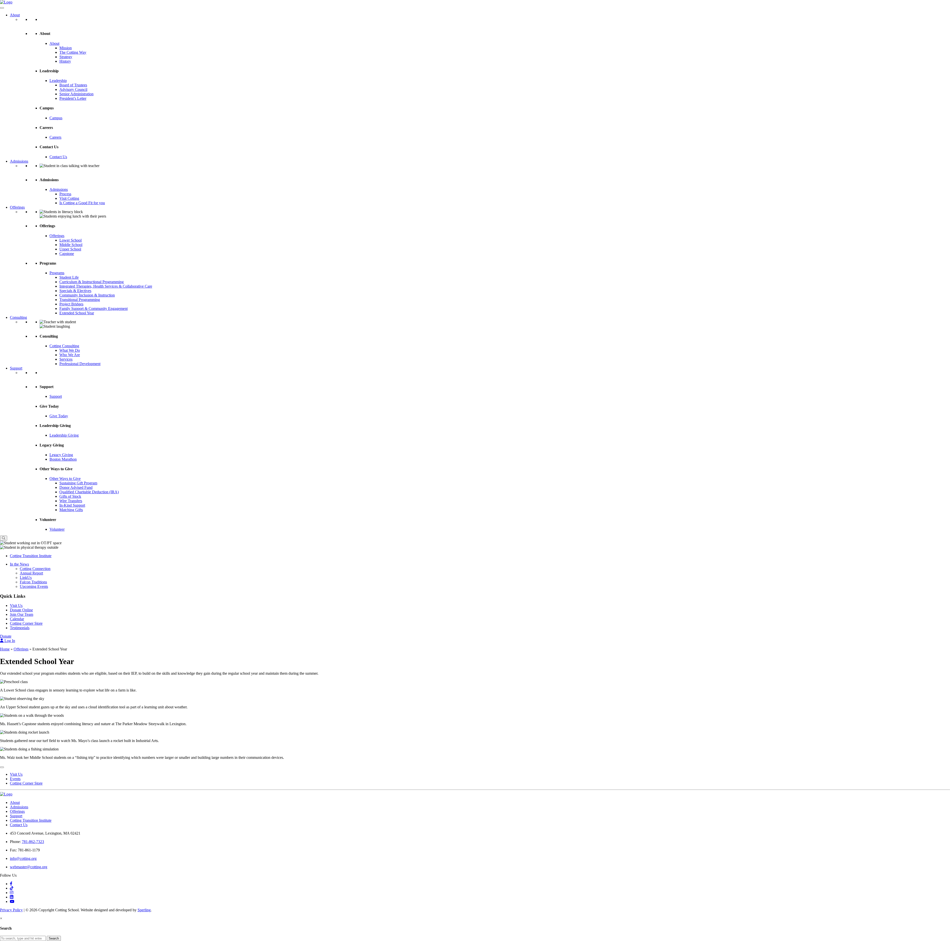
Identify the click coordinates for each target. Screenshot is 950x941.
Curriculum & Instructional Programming (91, 282)
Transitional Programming (79, 299)
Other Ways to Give (65, 478)
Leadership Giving (64, 435)
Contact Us (58, 157)
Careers (55, 137)
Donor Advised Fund (76, 487)
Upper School (70, 249)
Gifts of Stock (70, 496)
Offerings (17, 207)
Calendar (17, 619)
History (65, 61)
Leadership (58, 80)
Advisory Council (73, 89)
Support (16, 368)
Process (65, 194)
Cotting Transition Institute (30, 556)
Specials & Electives (75, 291)
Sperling (144, 910)
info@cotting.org (23, 858)
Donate (5, 636)
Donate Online (21, 610)
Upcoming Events (34, 586)
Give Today (58, 416)
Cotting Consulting (64, 346)
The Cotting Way (72, 52)
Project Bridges (71, 304)
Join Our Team (21, 614)
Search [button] (54, 938)
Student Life (69, 277)
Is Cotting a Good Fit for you (82, 203)
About (15, 15)
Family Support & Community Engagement (93, 308)
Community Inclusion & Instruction (87, 295)
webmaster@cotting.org (28, 867)
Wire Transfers (70, 501)
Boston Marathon (63, 459)
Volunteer (57, 529)
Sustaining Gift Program (78, 483)
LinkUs (26, 577)
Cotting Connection (35, 569)
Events (15, 779)
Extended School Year (76, 313)
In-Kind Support (72, 505)
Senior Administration (76, 94)
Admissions (19, 161)
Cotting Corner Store (26, 623)
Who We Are (69, 355)
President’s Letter (72, 98)
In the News (19, 564)
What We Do (69, 350)
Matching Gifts (71, 510)
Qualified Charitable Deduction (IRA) (89, 492)
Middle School (70, 245)
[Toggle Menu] (2, 8)
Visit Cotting (69, 198)
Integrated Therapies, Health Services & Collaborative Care (105, 286)
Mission (65, 48)
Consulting (18, 317)
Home (5, 649)
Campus (55, 118)
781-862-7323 (33, 842)
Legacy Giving (61, 455)
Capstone (66, 253)
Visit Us (16, 605)
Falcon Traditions (33, 582)
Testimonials (19, 628)
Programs (56, 273)
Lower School (70, 240)
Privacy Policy (11, 910)
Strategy (65, 57)
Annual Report (31, 573)
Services (65, 359)
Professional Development (79, 364)
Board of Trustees (73, 85)
